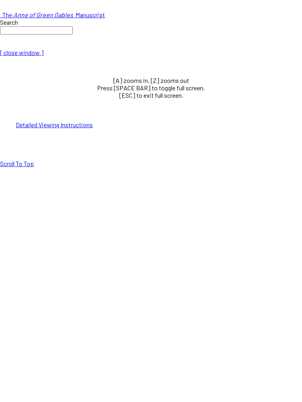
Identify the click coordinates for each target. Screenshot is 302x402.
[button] (17, 163)
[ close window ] (22, 52)
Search (9, 22)
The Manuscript (52, 14)
